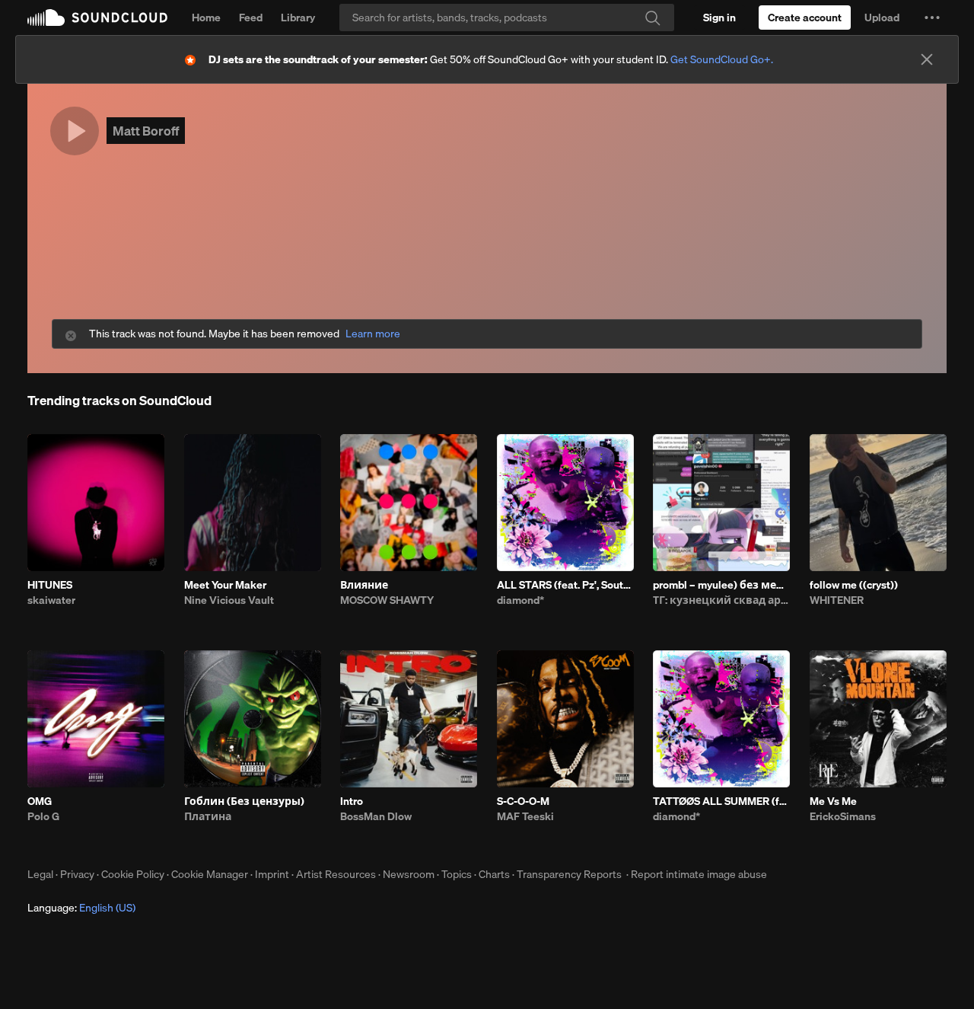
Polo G (43, 816)
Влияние (364, 584)
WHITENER (837, 600)
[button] (932, 17)
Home (206, 17)
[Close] (926, 59)
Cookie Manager (209, 874)
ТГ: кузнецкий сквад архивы (721, 600)
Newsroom (408, 874)
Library (298, 17)
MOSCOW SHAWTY (387, 600)
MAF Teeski (525, 816)
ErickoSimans (843, 816)
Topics (456, 874)
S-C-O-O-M (523, 801)
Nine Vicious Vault (229, 600)
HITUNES (49, 584)
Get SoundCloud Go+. (721, 59)
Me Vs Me (833, 801)
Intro (351, 801)
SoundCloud (97, 17)
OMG (39, 801)
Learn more (372, 334)
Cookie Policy (132, 874)
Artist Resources (336, 874)
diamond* (520, 600)
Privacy (77, 874)
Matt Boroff (146, 130)
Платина (207, 816)
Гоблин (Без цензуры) (244, 801)
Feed (251, 17)
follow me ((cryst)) (854, 584)
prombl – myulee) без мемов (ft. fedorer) (721, 584)
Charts (494, 874)
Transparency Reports (569, 874)
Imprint (272, 874)
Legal (40, 874)
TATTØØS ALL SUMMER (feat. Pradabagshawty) (721, 801)
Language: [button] (81, 907)
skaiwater (51, 600)
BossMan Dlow (376, 816)
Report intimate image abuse (699, 874)
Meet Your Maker (225, 584)
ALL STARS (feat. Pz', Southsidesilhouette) (565, 584)
